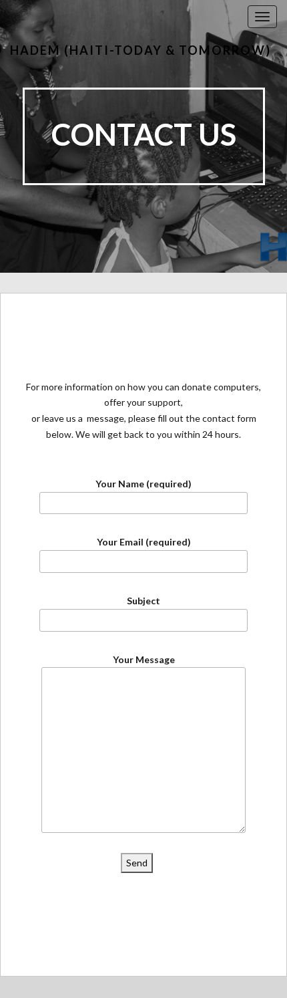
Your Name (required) (143, 483)
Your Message (144, 659)
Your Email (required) (144, 541)
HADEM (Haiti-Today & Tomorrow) (140, 50)
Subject (143, 600)
